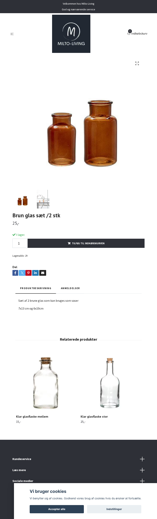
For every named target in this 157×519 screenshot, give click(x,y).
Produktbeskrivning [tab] (35, 288)
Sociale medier (22, 481)
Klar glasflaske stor (94, 416)
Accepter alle (56, 509)
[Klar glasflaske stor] (111, 381)
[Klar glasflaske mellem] (46, 381)
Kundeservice (21, 459)
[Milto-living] (71, 34)
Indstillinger (114, 509)
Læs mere (19, 470)
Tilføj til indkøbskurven (88, 243)
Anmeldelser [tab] (70, 288)
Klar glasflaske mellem (32, 416)
